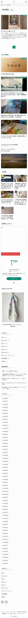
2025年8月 (5, 434)
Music (5, 349)
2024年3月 (5, 479)
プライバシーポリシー (21, 613)
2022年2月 (5, 533)
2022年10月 (5, 521)
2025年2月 (5, 449)
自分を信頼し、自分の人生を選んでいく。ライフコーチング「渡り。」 (14, 388)
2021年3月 (5, 551)
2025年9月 (5, 431)
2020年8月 (5, 560)
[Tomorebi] (14, 2)
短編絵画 (6, 358)
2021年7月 (5, 545)
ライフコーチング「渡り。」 (11, 611)
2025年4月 (5, 443)
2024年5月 (5, 473)
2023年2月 (5, 509)
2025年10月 (5, 428)
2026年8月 (5, 398)
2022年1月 (5, 536)
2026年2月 (5, 416)
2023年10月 (5, 494)
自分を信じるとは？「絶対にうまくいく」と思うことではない (14, 379)
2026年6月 (5, 404)
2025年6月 (5, 440)
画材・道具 (24, 611)
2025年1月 (5, 452)
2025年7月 (5, 437)
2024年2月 (5, 482)
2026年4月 (5, 410)
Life (5, 343)
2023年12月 (5, 488)
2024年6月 (5, 470)
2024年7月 (5, 467)
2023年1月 (5, 512)
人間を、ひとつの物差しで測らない (10, 371)
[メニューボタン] (2, 2)
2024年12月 (5, 455)
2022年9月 (5, 524)
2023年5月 (5, 503)
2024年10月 (5, 461)
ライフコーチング (8, 355)
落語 (5, 361)
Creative (6, 340)
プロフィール (14, 278)
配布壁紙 (19, 611)
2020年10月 (5, 557)
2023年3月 (5, 506)
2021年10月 (5, 542)
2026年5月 (5, 407)
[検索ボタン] (26, 2)
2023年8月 (5, 497)
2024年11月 (5, 458)
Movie (5, 346)
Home (3, 611)
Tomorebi (6, 352)
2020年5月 (5, 563)
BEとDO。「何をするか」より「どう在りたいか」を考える (14, 383)
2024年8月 (5, 464)
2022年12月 (5, 515)
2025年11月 (5, 425)
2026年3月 (5, 413)
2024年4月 (5, 476)
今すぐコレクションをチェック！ (11, 254)
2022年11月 (5, 518)
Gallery (14, 613)
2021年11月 (5, 539)
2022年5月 (5, 527)
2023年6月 (5, 500)
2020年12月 (5, 554)
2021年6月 (5, 548)
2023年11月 (5, 491)
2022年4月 (5, 530)
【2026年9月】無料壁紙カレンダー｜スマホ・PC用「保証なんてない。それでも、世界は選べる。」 (14, 374)
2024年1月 (5, 485)
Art (5, 337)
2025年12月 (5, 422)
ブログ (8, 613)
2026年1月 (5, 419)
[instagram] (14, 283)
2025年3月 (5, 446)
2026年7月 (5, 401)
